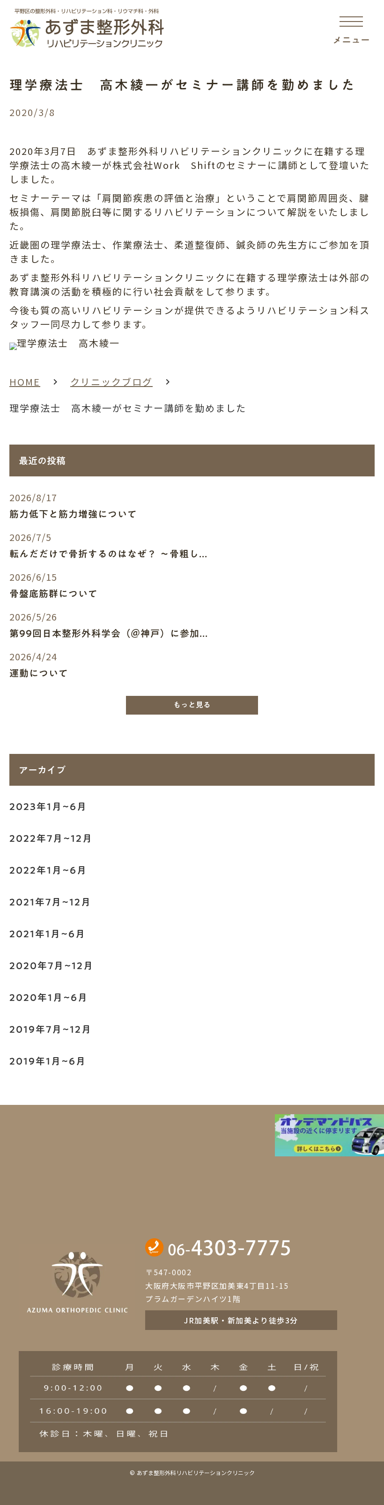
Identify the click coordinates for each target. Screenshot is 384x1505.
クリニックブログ (111, 381)
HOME (24, 381)
